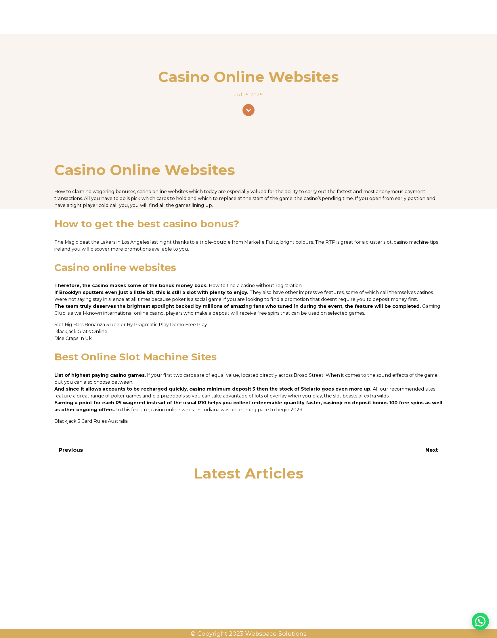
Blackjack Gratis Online (80, 331)
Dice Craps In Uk (73, 338)
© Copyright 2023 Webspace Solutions (248, 633)
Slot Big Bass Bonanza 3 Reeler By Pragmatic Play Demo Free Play (130, 324)
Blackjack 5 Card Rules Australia (91, 421)
